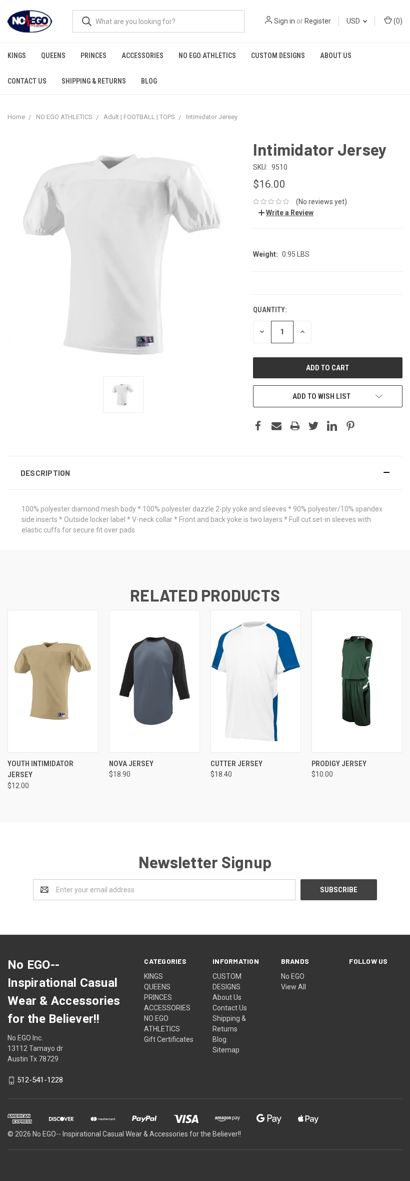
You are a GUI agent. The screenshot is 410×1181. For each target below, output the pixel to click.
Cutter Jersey (236, 763)
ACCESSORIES (143, 56)
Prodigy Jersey (339, 763)
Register (317, 21)
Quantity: (269, 310)
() (397, 21)
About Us (336, 56)
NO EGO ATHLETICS (207, 56)
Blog (149, 81)
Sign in (284, 21)
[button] (205, 473)
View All (293, 987)
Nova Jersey (131, 763)
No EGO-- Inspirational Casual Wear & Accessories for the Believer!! (136, 1134)
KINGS (17, 56)
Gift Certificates (169, 1039)
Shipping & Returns (94, 81)
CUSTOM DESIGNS (278, 56)
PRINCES (93, 56)
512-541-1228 (40, 1080)
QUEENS (53, 56)
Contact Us (27, 81)
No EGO (292, 976)
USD (354, 21)
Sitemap (226, 1050)
